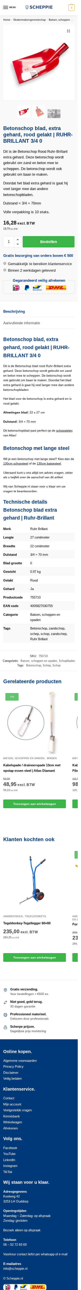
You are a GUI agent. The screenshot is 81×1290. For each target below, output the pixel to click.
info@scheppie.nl (15, 1268)
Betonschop (38, 628)
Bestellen (48, 242)
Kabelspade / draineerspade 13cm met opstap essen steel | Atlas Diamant (31, 767)
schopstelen (64, 430)
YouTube (9, 1154)
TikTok (7, 1172)
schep (34, 634)
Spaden (52, 758)
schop (45, 634)
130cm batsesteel (49, 463)
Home (6, 19)
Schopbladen (67, 660)
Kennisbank (11, 1116)
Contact (8, 1098)
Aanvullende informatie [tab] (21, 323)
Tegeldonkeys (35, 916)
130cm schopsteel (15, 463)
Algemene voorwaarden (20, 1060)
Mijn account (12, 1104)
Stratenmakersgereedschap (29, 19)
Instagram (10, 1166)
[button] (68, 31)
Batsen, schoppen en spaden (39, 660)
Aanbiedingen (13, 916)
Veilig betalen (12, 1078)
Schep (47, 665)
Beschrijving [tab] (14, 311)
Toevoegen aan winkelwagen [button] (34, 804)
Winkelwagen (12, 1122)
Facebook (10, 1148)
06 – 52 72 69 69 (15, 1244)
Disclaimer (10, 1072)
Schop (56, 665)
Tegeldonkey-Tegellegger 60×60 (27, 923)
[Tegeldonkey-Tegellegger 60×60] (34, 880)
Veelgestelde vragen (17, 1110)
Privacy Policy (13, 1066)
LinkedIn (9, 1160)
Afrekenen (10, 1128)
